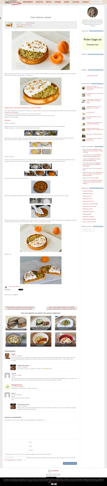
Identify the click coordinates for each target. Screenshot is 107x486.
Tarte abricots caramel (14, 286)
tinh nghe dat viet (17, 385)
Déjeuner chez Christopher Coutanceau (94, 134)
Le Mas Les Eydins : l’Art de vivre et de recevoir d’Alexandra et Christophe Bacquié (94, 101)
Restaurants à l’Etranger (88, 216)
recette (28, 24)
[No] (105, 481)
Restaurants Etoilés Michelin (89, 219)
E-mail (30, 446)
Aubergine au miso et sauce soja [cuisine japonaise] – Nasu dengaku (92, 164)
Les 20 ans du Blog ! (90, 112)
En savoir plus (56, 482)
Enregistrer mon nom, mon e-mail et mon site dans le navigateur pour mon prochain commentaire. (28, 454)
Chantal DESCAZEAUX (30, 22)
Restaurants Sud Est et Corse (90, 206)
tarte (30, 24)
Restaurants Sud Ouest (88, 201)
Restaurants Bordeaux (88, 191)
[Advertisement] (40, 12)
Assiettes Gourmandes (92, 75)
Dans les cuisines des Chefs (89, 221)
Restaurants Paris (87, 196)
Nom (30, 442)
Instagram (15, 294)
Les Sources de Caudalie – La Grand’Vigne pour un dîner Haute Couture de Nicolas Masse (94, 88)
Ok (52, 484)
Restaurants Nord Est (88, 208)
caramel (21, 24)
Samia (13, 354)
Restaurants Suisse (87, 214)
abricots (18, 24)
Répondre (20, 355)
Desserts (24, 24)
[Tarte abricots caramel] (41, 72)
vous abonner (10, 460)
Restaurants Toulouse (88, 193)
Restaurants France (87, 198)
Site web (31, 450)
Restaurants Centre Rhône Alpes (90, 203)
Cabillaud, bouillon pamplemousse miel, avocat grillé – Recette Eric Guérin (93, 151)
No (55, 484)
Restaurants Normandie (88, 211)
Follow (8, 289)
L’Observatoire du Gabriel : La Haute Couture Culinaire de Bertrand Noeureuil (93, 174)
